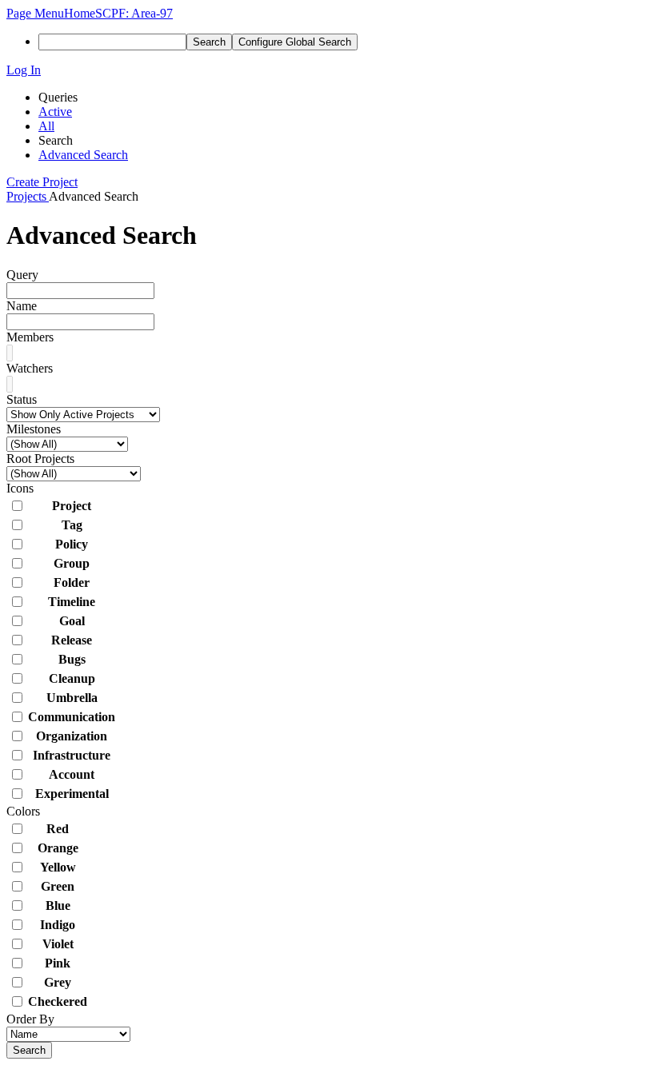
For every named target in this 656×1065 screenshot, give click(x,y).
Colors (23, 811)
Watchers (29, 368)
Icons (20, 488)
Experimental (72, 793)
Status (21, 399)
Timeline (71, 601)
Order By (30, 1019)
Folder (72, 582)
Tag (72, 525)
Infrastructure (71, 755)
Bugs (72, 659)
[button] (35, 13)
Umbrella (72, 697)
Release (71, 640)
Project (71, 506)
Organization (71, 736)
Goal (72, 621)
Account (71, 774)
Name (21, 306)
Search (29, 1050)
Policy (71, 544)
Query (22, 274)
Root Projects (40, 458)
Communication (71, 717)
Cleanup (72, 678)
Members (30, 337)
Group (72, 563)
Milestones (33, 429)
